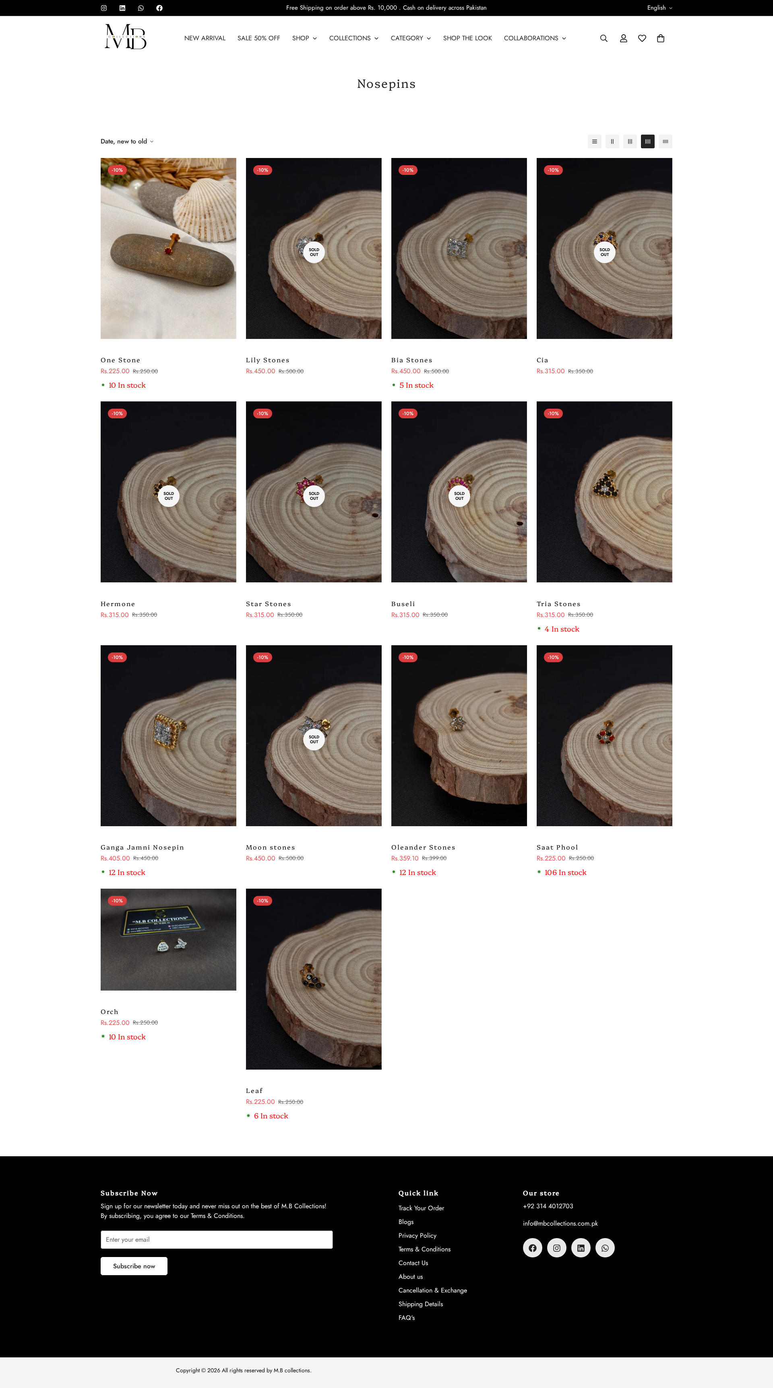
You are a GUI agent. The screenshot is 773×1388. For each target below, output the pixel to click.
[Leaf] (314, 983)
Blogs (406, 1222)
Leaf (254, 1090)
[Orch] (168, 943)
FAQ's (407, 1318)
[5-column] (665, 141)
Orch (110, 1011)
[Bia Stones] (459, 252)
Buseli (403, 603)
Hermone (118, 603)
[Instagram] (104, 8)
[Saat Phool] (604, 739)
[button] (660, 38)
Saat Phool (558, 846)
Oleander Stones (423, 846)
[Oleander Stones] (459, 739)
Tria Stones (559, 603)
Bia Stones (412, 359)
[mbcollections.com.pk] (126, 38)
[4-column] (648, 141)
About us (411, 1277)
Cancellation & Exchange (433, 1290)
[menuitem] (204, 38)
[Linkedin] (122, 8)
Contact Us (413, 1263)
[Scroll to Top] (757, 1344)
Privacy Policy (417, 1235)
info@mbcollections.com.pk (560, 1223)
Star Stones (268, 603)
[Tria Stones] (604, 495)
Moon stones (271, 846)
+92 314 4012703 (548, 1206)
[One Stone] (168, 252)
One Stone (121, 359)
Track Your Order (421, 1208)
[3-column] (630, 141)
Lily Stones (268, 359)
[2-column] (612, 141)
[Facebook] (159, 8)
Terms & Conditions (425, 1249)
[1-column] (594, 141)
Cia (543, 359)
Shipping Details (421, 1304)
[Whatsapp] (141, 8)
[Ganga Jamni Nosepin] (168, 739)
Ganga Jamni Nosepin (142, 846)
